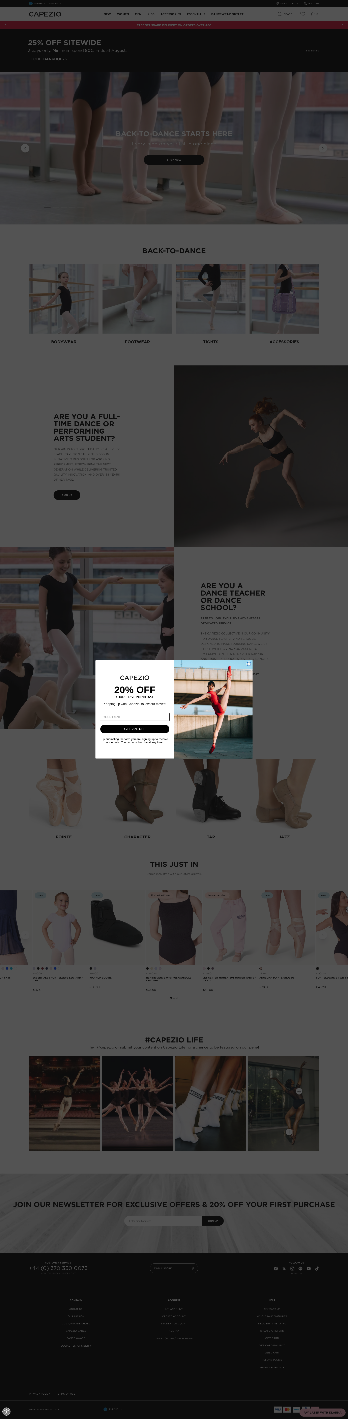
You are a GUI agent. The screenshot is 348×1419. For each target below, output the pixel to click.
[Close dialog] (249, 664)
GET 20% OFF (134, 729)
